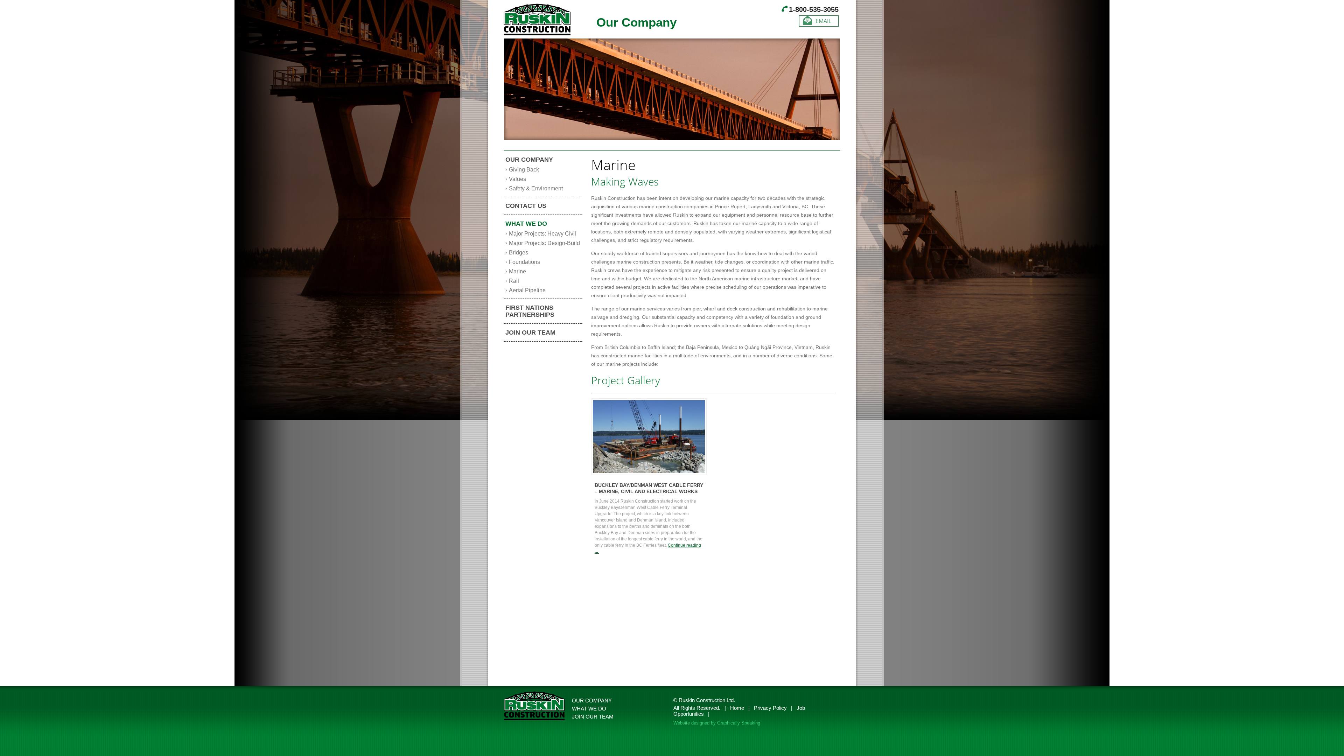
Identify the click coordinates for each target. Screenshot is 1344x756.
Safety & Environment (536, 188)
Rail (514, 281)
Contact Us (525, 205)
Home (737, 708)
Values (517, 179)
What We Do (526, 223)
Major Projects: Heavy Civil (542, 234)
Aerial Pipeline (527, 290)
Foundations (524, 262)
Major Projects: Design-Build (544, 243)
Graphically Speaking (738, 723)
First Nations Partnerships (529, 311)
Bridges (518, 252)
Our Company (529, 159)
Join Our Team (530, 332)
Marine (517, 271)
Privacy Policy (771, 708)
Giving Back (524, 170)
